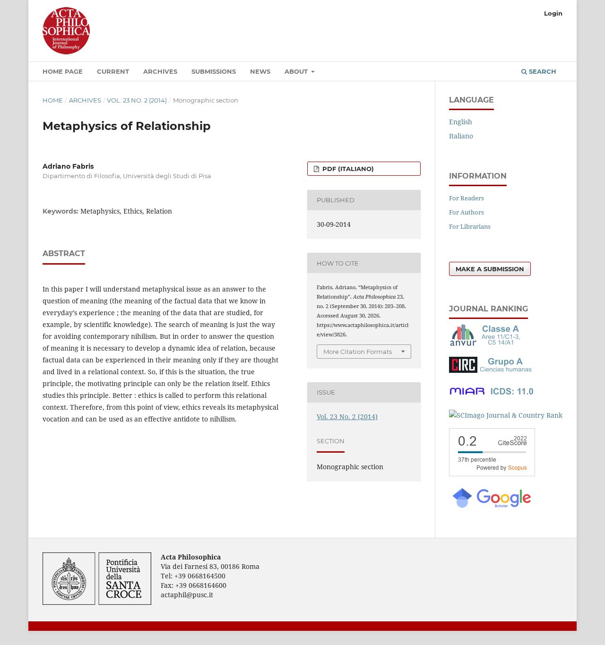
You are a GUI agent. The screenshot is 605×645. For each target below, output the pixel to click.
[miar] (491, 396)
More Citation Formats (357, 351)
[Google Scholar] (491, 506)
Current (113, 71)
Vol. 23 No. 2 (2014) (137, 100)
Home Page (63, 71)
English (460, 121)
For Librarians (470, 226)
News (260, 71)
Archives (160, 71)
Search (541, 71)
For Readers (466, 198)
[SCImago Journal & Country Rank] (505, 415)
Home (53, 100)
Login (553, 13)
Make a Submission (490, 269)
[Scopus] (492, 473)
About (297, 71)
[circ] (491, 370)
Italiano (461, 135)
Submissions (213, 71)
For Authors (466, 212)
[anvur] (487, 343)
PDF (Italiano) (347, 168)
